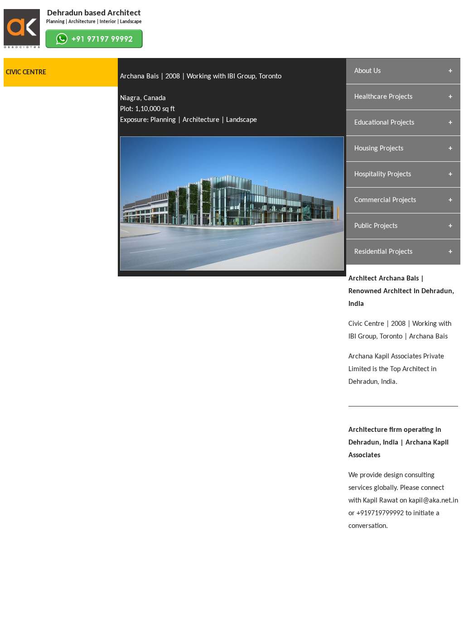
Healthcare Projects (383, 97)
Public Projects (375, 226)
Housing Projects (378, 148)
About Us (367, 71)
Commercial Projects (385, 200)
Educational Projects (384, 122)
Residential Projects (383, 252)
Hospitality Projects (382, 174)
